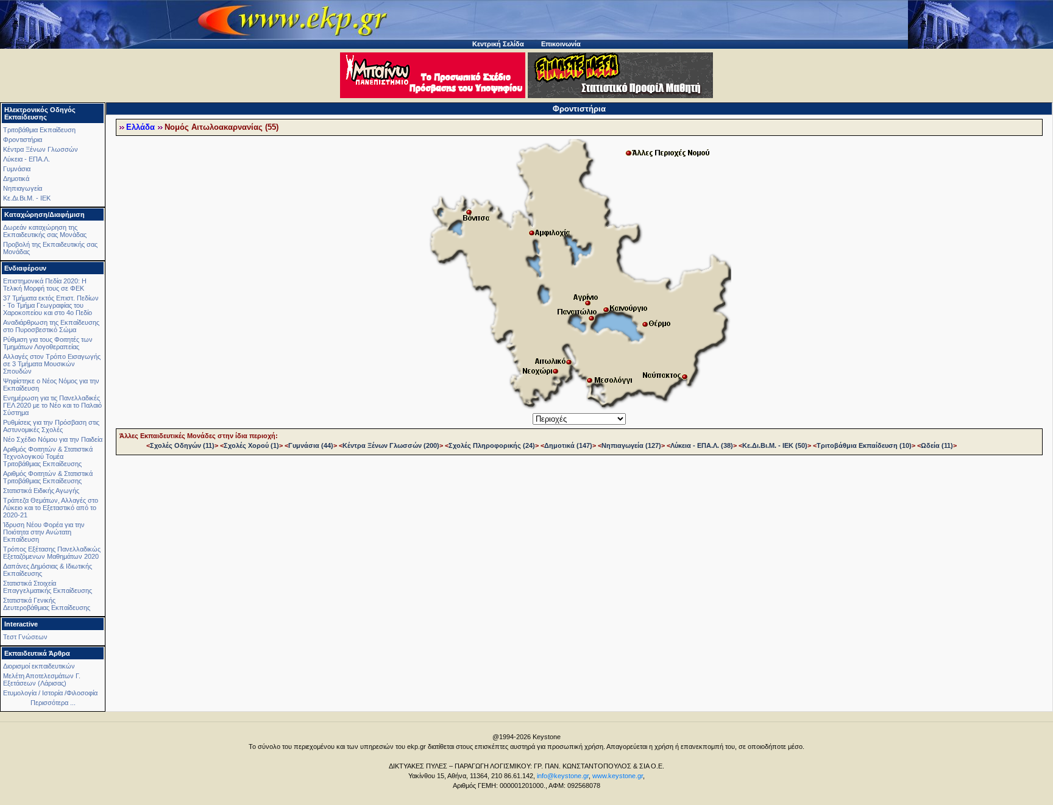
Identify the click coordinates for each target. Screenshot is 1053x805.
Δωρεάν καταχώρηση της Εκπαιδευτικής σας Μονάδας (45, 231)
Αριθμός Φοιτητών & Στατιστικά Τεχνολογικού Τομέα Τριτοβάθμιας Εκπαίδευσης (48, 456)
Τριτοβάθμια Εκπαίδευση (39, 129)
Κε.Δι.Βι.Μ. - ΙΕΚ (27, 198)
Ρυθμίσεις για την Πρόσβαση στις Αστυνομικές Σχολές (51, 426)
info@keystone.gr (563, 775)
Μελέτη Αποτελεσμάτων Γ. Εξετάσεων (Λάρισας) (41, 679)
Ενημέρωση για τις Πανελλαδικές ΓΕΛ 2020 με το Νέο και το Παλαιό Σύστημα (52, 405)
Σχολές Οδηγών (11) (182, 445)
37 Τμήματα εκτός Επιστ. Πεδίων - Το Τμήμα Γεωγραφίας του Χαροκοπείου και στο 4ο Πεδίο (51, 305)
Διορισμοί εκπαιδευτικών (39, 666)
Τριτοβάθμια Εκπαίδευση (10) (864, 445)
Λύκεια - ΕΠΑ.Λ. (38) (701, 445)
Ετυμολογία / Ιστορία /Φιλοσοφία (50, 693)
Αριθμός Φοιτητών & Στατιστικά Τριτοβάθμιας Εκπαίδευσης (48, 477)
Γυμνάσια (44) (310, 445)
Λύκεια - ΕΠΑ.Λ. (26, 159)
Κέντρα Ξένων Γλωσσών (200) (390, 445)
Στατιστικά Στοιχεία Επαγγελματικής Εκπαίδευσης (47, 587)
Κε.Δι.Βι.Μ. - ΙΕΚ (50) (774, 445)
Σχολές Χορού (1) (251, 445)
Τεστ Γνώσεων (25, 636)
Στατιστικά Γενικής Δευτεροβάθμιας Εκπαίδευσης (46, 604)
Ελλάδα (140, 127)
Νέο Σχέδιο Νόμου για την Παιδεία (52, 439)
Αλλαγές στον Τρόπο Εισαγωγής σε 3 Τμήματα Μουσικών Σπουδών (52, 364)
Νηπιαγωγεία (22, 188)
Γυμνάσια (16, 168)
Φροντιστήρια (22, 139)
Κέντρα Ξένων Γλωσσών (40, 149)
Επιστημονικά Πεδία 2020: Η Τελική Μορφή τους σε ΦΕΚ (45, 284)
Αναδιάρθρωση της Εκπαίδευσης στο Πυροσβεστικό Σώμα (51, 326)
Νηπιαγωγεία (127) (631, 445)
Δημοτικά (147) (568, 445)
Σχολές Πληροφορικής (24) (491, 445)
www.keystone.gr (617, 775)
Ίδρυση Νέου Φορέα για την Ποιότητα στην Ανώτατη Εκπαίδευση (44, 532)
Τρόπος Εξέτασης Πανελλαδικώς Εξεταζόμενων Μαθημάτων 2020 (52, 552)
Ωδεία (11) (937, 445)
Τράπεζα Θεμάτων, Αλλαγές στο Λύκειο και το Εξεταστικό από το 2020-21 (50, 508)
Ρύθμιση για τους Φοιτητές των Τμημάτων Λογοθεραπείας (48, 343)
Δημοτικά (16, 178)
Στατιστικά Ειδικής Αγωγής (41, 490)
